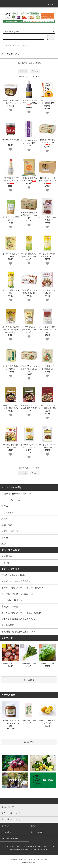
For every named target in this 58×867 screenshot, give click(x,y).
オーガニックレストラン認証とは (17, 594)
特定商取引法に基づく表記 (19, 849)
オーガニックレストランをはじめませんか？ (22, 587)
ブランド (13, 45)
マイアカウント (7, 826)
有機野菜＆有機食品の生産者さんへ (18, 619)
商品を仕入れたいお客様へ (13, 575)
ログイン (33, 826)
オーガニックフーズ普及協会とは (17, 581)
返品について (48, 846)
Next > (35, 71)
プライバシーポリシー (38, 849)
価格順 (31, 63)
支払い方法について (18, 846)
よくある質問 (7, 625)
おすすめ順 (22, 63)
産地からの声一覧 (9, 606)
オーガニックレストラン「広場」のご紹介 (21, 613)
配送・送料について (34, 846)
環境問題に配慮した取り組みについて (19, 631)
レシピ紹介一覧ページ (11, 600)
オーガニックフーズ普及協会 (37, 859)
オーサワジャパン (24, 45)
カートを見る (6, 832)
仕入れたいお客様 (37, 832)
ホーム (5, 45)
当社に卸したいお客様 (9, 838)
